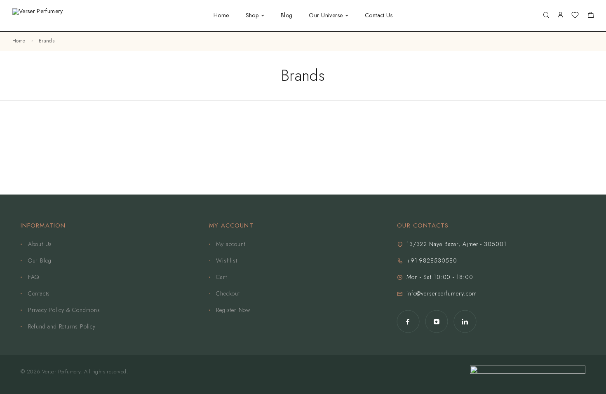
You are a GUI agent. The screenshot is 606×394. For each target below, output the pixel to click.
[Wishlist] (575, 16)
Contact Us (378, 15)
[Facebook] (408, 321)
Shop (252, 15)
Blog (287, 15)
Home (221, 15)
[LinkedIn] (465, 321)
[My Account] (560, 15)
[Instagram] (436, 321)
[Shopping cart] (590, 16)
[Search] (546, 15)
